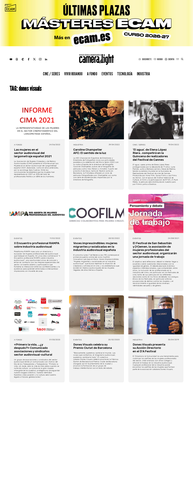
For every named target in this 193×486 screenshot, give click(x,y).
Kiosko (160, 59)
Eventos (107, 73)
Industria (143, 73)
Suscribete (147, 59)
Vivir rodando (73, 73)
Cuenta (171, 59)
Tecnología (125, 73)
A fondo (92, 73)
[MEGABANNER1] (96, 23)
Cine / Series (51, 73)
